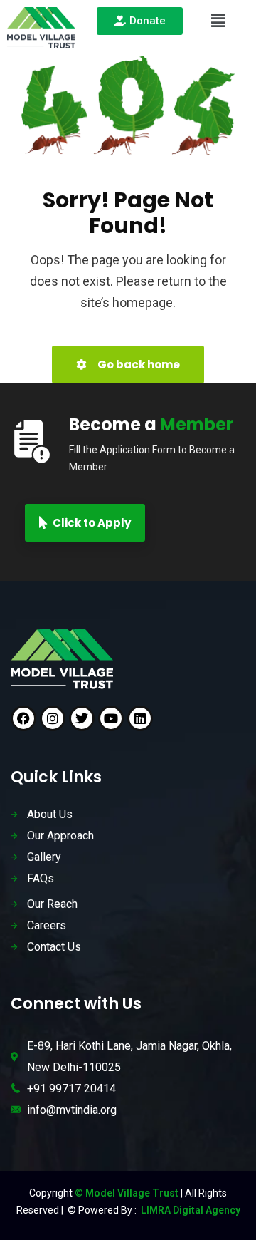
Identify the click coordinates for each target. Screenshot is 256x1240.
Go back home (137, 364)
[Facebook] (23, 718)
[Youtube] (111, 718)
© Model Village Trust (128, 1193)
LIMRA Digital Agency (189, 1210)
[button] (217, 20)
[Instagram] (52, 718)
